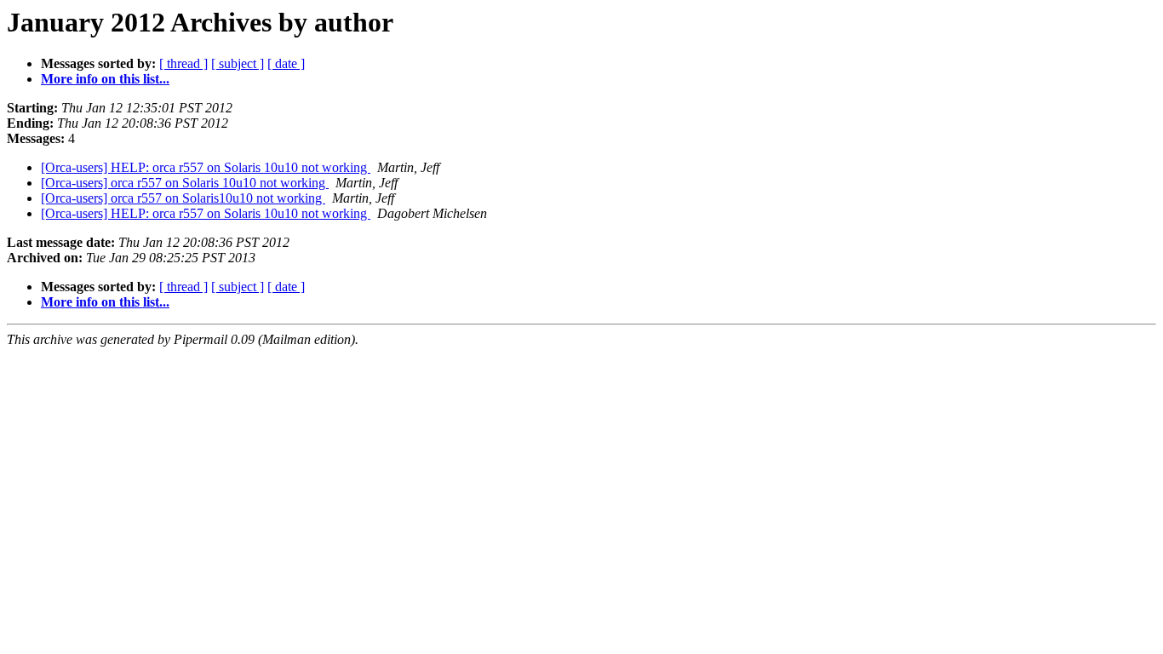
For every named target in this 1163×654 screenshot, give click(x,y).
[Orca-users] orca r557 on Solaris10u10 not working (183, 198)
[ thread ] (183, 63)
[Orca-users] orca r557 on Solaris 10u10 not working (185, 182)
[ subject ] (237, 63)
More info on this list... (105, 79)
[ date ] (286, 63)
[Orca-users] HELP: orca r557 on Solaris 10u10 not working (205, 167)
